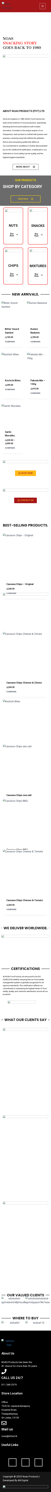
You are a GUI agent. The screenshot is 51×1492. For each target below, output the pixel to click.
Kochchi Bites (13, 380)
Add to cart (12, 395)
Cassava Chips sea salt (19, 795)
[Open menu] (43, 6)
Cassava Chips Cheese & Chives (24, 682)
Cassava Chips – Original (19, 584)
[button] (4, 1300)
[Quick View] (10, 345)
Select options (12, 450)
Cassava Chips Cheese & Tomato (24, 900)
